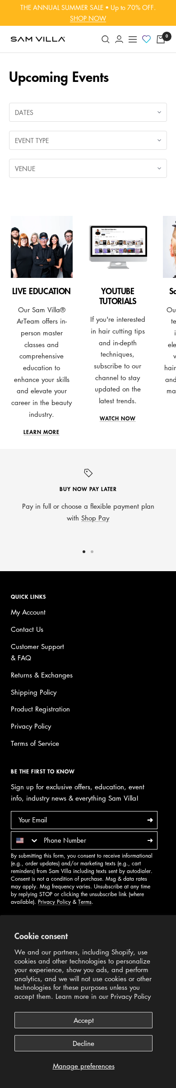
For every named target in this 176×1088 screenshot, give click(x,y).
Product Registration (40, 708)
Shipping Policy (33, 692)
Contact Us (27, 629)
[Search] (106, 39)
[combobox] (25, 840)
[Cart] (160, 39)
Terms (85, 902)
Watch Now (118, 418)
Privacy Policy (131, 996)
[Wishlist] (146, 39)
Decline (83, 1043)
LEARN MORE (41, 432)
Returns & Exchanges (42, 674)
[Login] (119, 39)
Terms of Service (35, 743)
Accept (84, 1020)
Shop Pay (95, 517)
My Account (28, 611)
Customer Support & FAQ (37, 652)
